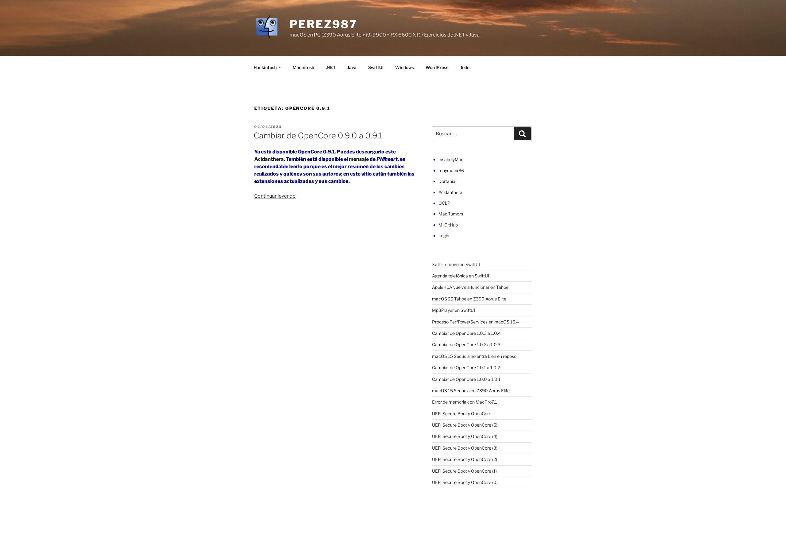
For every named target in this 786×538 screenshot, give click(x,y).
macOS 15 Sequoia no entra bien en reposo (474, 356)
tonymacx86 (451, 170)
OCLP (444, 203)
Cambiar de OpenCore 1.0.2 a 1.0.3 (466, 344)
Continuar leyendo (275, 196)
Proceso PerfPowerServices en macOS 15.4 (475, 321)
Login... (445, 235)
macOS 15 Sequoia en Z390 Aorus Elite (471, 390)
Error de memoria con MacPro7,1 (464, 401)
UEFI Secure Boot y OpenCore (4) (464, 436)
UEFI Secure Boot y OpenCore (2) (464, 459)
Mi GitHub (448, 224)
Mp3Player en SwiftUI (453, 310)
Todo (464, 67)
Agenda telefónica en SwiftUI (460, 275)
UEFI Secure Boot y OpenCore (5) (464, 425)
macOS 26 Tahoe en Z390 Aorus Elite (469, 298)
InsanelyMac (451, 159)
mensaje (359, 159)
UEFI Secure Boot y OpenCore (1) (464, 471)
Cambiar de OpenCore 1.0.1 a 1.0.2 (466, 367)
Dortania (446, 181)
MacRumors (450, 213)
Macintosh (303, 67)
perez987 (323, 24)
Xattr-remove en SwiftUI (456, 264)
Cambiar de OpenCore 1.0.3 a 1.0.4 (466, 333)
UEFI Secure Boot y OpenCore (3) (464, 448)
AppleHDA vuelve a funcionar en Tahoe (470, 287)
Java (351, 67)
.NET (331, 67)
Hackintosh (265, 67)
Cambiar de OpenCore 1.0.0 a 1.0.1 (466, 379)
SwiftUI (375, 67)
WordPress (437, 67)
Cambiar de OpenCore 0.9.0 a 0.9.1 (318, 135)
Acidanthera (269, 159)
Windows (404, 67)
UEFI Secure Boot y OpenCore (461, 413)
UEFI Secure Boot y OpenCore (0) (465, 482)
